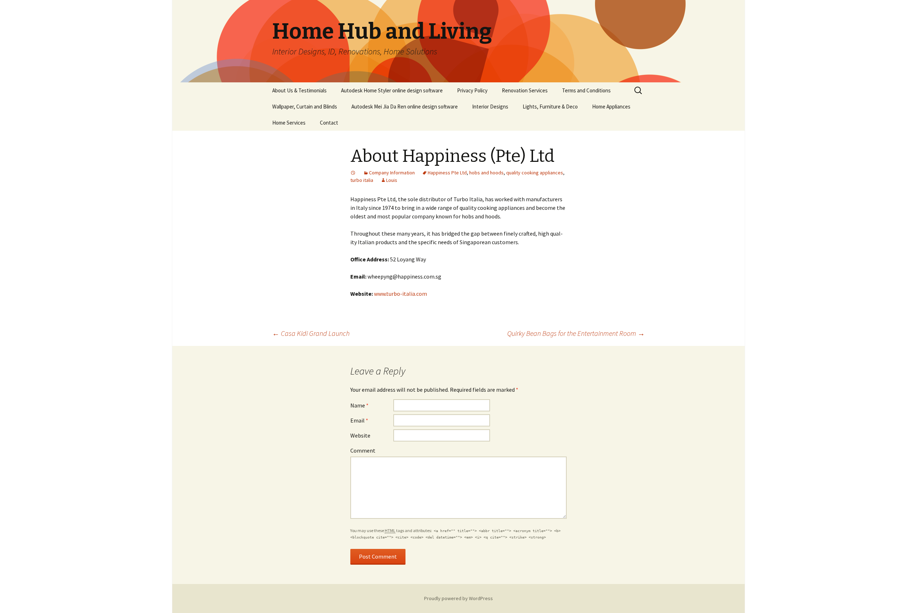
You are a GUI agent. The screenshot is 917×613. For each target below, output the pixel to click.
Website (360, 435)
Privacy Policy (472, 90)
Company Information (392, 172)
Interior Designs (490, 106)
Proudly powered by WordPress (458, 598)
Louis (391, 180)
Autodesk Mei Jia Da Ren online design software (404, 106)
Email (359, 420)
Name (359, 405)
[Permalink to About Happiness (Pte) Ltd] (353, 172)
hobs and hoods (486, 172)
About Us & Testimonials (299, 90)
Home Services (289, 122)
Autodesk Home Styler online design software (392, 90)
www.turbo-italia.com (400, 293)
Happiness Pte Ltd (447, 172)
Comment (362, 450)
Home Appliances (611, 106)
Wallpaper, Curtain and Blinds (304, 106)
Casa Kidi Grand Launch (311, 333)
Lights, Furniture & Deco (550, 106)
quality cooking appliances (534, 172)
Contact (329, 122)
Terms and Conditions (586, 90)
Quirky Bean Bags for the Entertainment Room (576, 333)
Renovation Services (525, 90)
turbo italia (361, 180)
